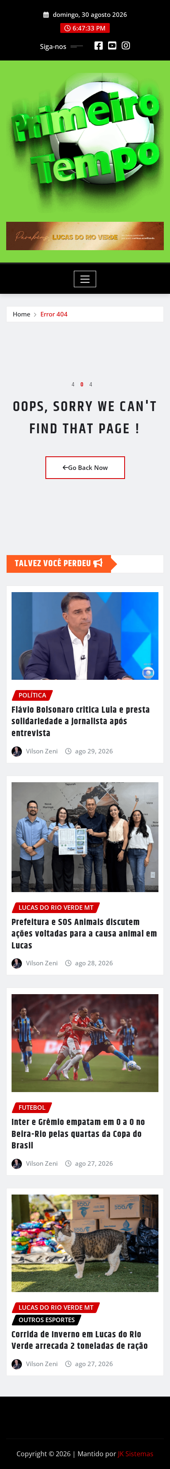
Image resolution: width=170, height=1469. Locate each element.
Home (22, 314)
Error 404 (54, 314)
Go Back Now (88, 467)
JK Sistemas (135, 1453)
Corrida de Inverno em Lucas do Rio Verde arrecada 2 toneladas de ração (80, 1341)
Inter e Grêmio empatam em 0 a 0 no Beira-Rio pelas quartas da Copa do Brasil (78, 1134)
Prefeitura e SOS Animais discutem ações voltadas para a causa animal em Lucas (84, 934)
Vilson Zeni (42, 751)
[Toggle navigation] (85, 279)
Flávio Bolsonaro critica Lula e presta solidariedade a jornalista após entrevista (81, 722)
